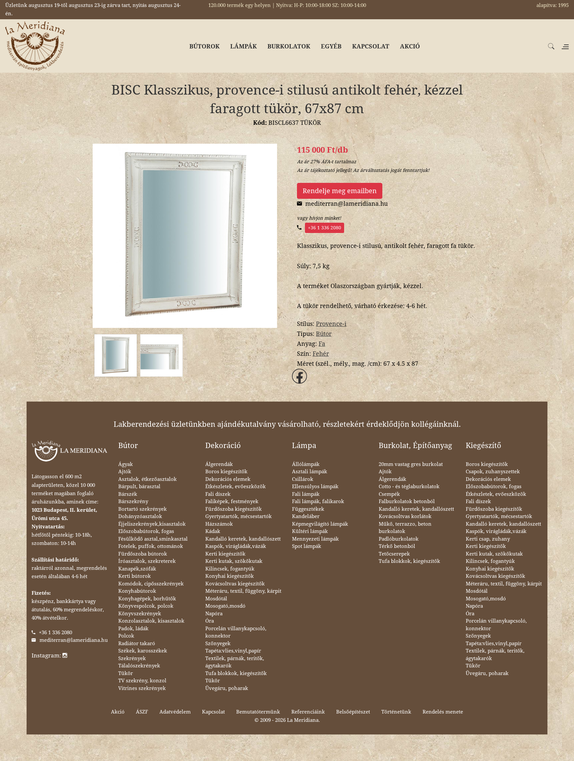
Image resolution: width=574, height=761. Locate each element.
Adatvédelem (175, 712)
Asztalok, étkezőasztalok (147, 479)
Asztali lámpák (309, 472)
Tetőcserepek (394, 554)
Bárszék (127, 494)
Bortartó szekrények (142, 509)
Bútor (324, 333)
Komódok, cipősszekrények (151, 584)
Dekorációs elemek (227, 479)
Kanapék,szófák (137, 569)
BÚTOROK (204, 46)
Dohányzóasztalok (140, 516)
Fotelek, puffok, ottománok (150, 546)
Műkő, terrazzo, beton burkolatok (405, 528)
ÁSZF (142, 712)
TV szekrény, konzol (142, 681)
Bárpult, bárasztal (139, 487)
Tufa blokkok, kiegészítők (236, 673)
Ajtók (124, 472)
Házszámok (219, 524)
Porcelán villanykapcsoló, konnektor (235, 632)
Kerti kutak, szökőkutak (233, 561)
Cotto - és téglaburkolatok (409, 487)
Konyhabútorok (137, 591)
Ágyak (125, 464)
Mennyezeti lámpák (315, 539)
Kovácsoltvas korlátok (405, 516)
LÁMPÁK (243, 46)
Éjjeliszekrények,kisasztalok (152, 524)
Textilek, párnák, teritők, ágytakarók (234, 662)
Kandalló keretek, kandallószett (243, 539)
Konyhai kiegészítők (229, 576)
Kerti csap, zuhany (488, 539)
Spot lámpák (306, 546)
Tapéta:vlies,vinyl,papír (233, 651)
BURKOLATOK (288, 46)
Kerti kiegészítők (225, 554)
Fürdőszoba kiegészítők (233, 509)
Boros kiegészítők (226, 472)
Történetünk (396, 712)
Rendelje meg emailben (340, 191)
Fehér (321, 353)
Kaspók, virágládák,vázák (235, 546)
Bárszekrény (133, 501)
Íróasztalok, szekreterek (147, 561)
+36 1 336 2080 (324, 227)
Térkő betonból (397, 546)
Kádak (212, 531)
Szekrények (132, 658)
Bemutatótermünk (258, 712)
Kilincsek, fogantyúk (229, 569)
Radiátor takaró (136, 644)
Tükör (125, 673)
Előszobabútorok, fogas (146, 531)
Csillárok (302, 479)
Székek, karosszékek (142, 651)
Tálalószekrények (139, 666)
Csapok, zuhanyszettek (493, 472)
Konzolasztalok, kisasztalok (151, 621)
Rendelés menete (443, 712)
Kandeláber (306, 516)
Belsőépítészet (353, 712)
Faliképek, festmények (231, 501)
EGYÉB (331, 46)
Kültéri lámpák (310, 531)
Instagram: (47, 655)
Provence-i (331, 323)
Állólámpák (306, 464)
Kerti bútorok (134, 576)
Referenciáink (308, 712)
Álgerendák (219, 464)
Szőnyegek (218, 644)
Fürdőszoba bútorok (142, 554)
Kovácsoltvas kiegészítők (235, 584)
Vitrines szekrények (142, 688)
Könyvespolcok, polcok (145, 606)
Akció (118, 712)
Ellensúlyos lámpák (315, 487)
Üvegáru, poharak (226, 688)
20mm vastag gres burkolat (411, 464)
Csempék (389, 494)
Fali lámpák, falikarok (318, 501)
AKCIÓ (410, 46)
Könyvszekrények (139, 614)
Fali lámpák (306, 494)
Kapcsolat (213, 712)
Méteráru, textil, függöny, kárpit (243, 591)
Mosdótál (216, 599)
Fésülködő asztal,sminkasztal (153, 539)
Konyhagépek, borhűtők (147, 599)
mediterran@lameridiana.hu (74, 640)
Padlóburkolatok (399, 539)
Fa (322, 343)
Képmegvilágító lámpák (320, 524)
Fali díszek (218, 494)
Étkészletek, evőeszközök (235, 487)
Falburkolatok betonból (407, 501)
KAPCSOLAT (370, 46)
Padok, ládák (133, 629)
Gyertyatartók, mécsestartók (238, 516)
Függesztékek (308, 509)
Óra (209, 621)
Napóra (214, 614)
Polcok (126, 636)
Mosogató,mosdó (225, 606)
